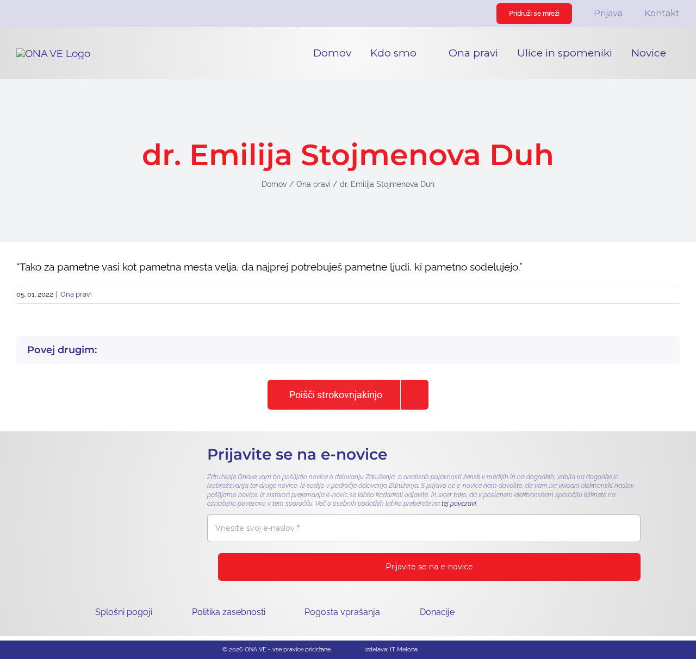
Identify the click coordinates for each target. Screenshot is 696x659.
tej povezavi (459, 503)
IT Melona (404, 649)
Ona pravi (76, 294)
